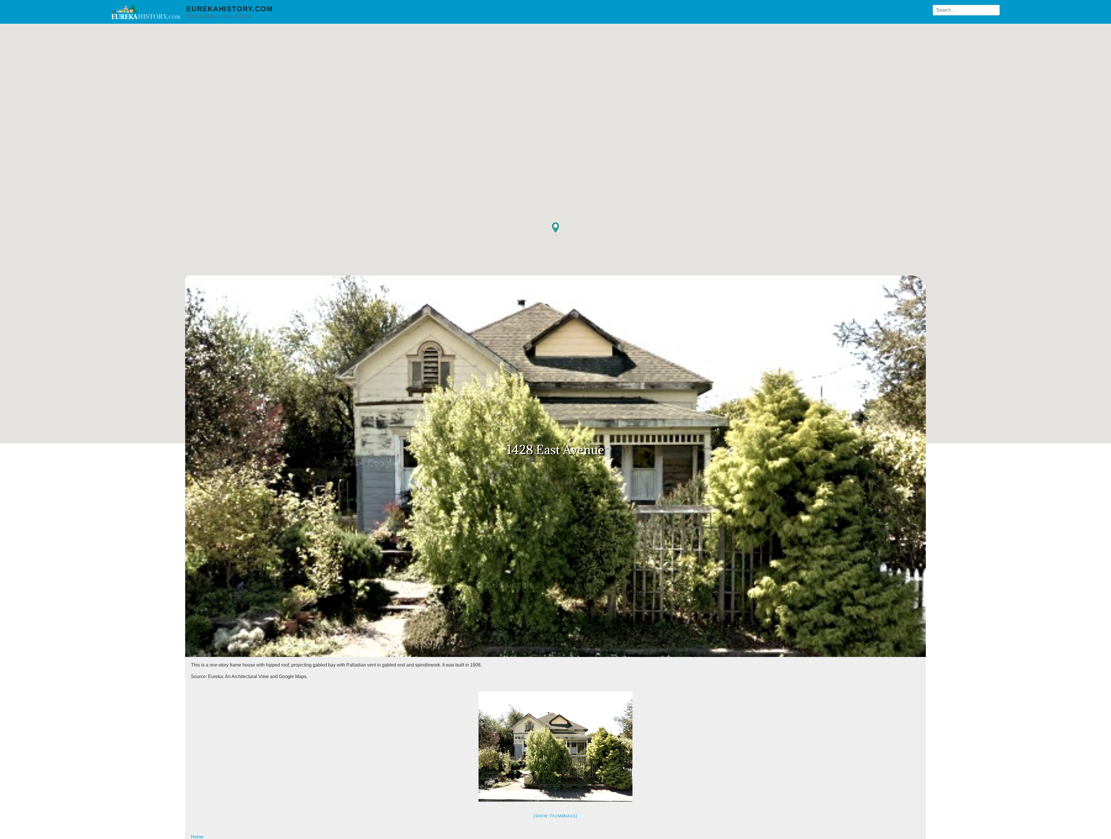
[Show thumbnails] (555, 816)
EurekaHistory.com (229, 9)
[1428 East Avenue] (555, 747)
